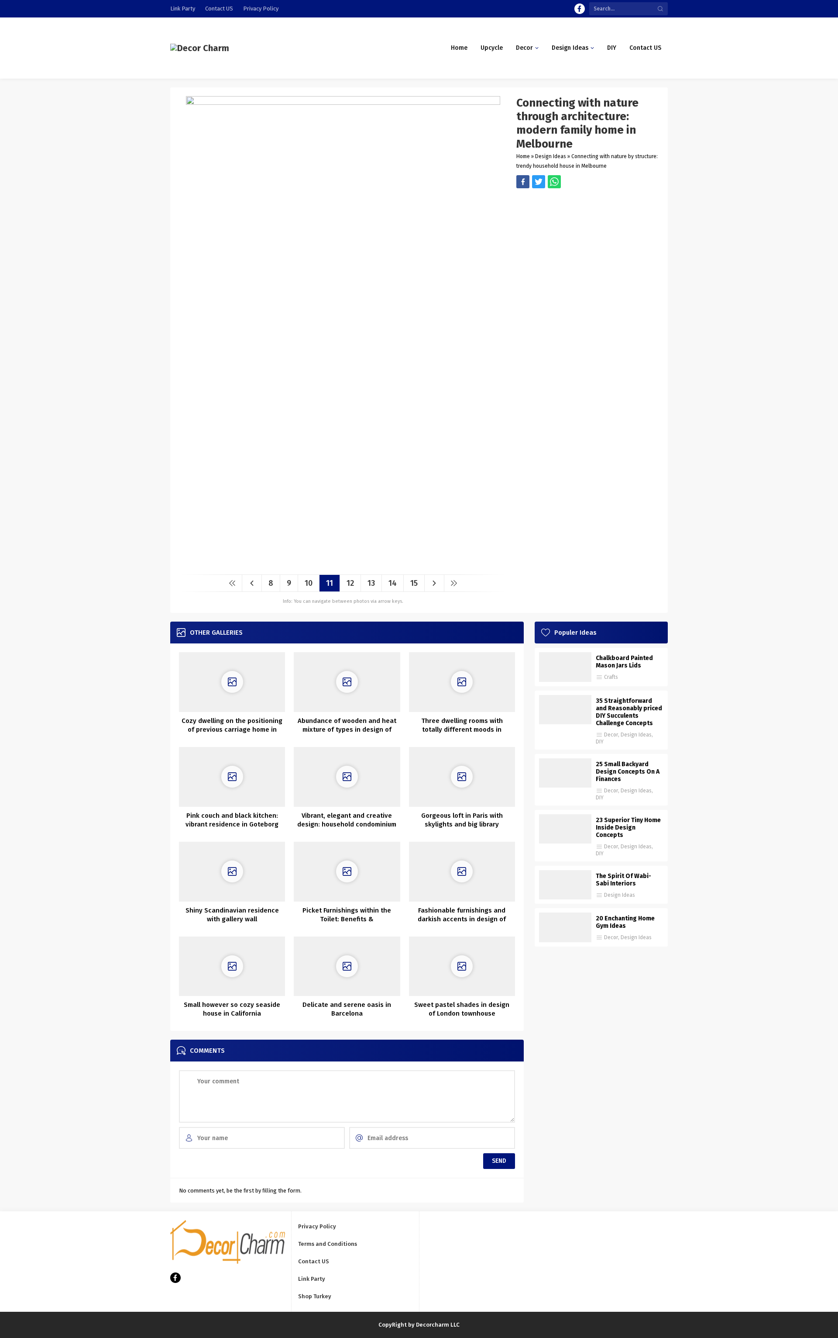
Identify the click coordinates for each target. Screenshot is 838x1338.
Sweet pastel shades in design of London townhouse (461, 1009)
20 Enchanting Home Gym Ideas (625, 922)
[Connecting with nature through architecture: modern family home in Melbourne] (343, 564)
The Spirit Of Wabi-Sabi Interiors (623, 879)
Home (523, 156)
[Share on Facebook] (522, 181)
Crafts (611, 677)
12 (350, 583)
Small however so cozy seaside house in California (232, 1009)
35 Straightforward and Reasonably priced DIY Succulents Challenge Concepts (629, 712)
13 (371, 583)
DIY (600, 742)
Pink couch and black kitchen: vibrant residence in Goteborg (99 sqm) (231, 824)
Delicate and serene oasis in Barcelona (346, 1009)
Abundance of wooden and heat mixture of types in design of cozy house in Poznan (347, 729)
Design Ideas (550, 156)
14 (392, 583)
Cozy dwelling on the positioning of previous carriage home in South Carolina (232, 729)
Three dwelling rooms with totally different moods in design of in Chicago (462, 729)
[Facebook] (579, 8)
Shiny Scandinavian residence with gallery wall (232, 914)
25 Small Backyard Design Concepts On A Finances (627, 772)
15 (414, 583)
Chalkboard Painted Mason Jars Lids (624, 661)
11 (329, 583)
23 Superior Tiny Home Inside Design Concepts (628, 827)
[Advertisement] (587, 249)
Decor (611, 735)
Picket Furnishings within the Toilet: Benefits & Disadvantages (346, 919)
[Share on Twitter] (554, 181)
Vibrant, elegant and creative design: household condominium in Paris (346, 824)
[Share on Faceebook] (538, 181)
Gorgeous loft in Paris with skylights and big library (462, 820)
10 (309, 583)
